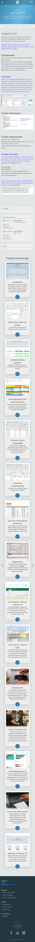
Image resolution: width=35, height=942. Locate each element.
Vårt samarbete (8, 895)
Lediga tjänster (7, 907)
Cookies (5, 916)
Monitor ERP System (11, 26)
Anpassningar (25, 26)
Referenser (6, 909)
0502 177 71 (6, 224)
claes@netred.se (7, 228)
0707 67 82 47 (6, 237)
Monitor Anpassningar (10, 897)
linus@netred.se (7, 239)
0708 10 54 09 (6, 226)
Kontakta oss (7, 904)
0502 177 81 (6, 235)
